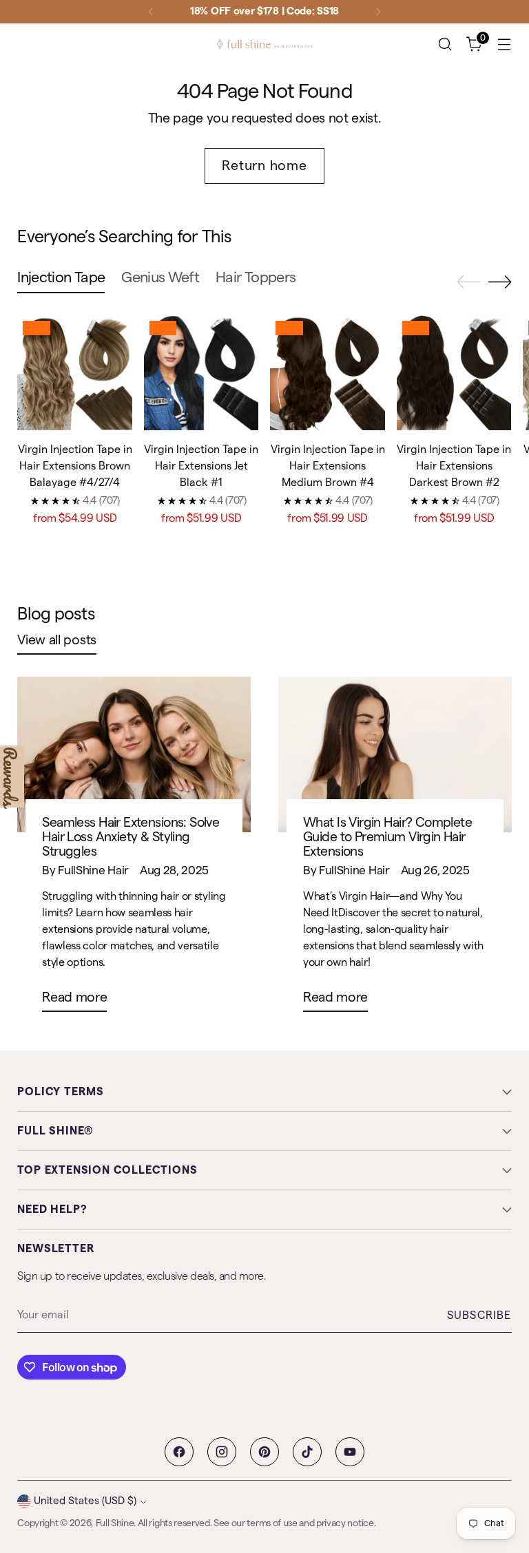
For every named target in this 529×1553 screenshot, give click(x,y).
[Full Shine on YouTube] (350, 1452)
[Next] (378, 11)
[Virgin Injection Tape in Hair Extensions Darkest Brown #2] (454, 372)
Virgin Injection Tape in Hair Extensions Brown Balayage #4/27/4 (75, 466)
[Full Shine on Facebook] (179, 1452)
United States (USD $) (85, 1501)
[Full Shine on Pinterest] (264, 1452)
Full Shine (115, 1523)
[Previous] (151, 11)
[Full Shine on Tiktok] (307, 1452)
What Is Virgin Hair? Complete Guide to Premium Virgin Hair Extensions (387, 837)
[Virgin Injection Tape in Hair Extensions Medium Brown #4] (327, 372)
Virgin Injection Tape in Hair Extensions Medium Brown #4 (328, 466)
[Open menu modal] (504, 44)
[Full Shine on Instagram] (222, 1452)
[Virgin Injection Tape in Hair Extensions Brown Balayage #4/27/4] (74, 372)
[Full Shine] (264, 44)
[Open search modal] (445, 44)
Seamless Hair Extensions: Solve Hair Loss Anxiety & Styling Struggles (130, 837)
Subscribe (479, 1315)
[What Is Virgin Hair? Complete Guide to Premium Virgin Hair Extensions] (395, 754)
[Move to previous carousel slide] (468, 282)
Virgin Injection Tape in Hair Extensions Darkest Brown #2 (454, 466)
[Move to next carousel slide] (500, 281)
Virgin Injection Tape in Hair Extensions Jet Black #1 (201, 466)
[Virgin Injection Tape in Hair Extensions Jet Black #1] (201, 372)
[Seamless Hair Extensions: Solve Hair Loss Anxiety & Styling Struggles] (134, 754)
